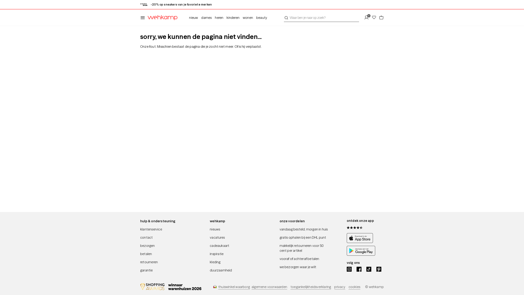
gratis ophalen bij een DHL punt (303, 237)
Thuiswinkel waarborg (234, 287)
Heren (219, 18)
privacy (339, 287)
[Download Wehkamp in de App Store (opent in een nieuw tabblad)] (361, 242)
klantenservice (151, 229)
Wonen (248, 18)
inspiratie (217, 254)
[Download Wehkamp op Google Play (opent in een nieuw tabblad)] (361, 254)
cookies (354, 287)
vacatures (217, 237)
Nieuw (193, 18)
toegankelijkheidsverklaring (310, 287)
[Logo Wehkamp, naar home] (161, 17)
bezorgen (147, 246)
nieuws (215, 229)
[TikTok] (368, 269)
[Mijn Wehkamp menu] (368, 17)
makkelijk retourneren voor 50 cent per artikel (302, 248)
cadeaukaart (219, 246)
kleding (215, 262)
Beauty (261, 18)
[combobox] (321, 17)
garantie (146, 270)
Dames (206, 18)
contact (146, 237)
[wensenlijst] (375, 17)
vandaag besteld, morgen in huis (304, 229)
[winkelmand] (381, 17)
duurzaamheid (221, 270)
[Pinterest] (378, 269)
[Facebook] (359, 269)
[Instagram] (349, 269)
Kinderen (233, 18)
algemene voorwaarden (269, 287)
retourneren (149, 262)
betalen (146, 254)
